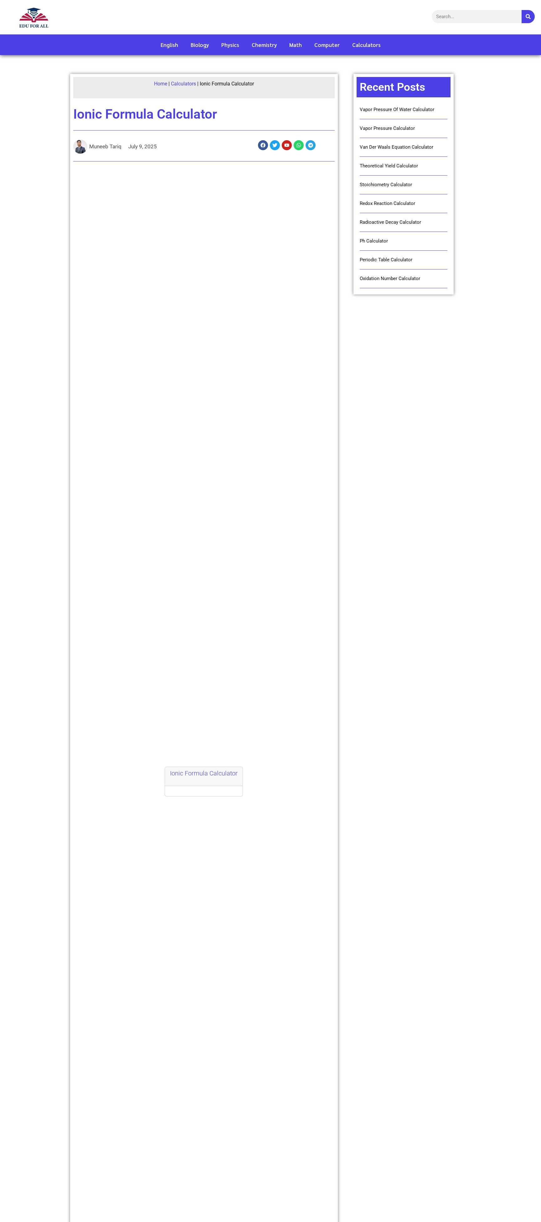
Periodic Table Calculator (386, 260)
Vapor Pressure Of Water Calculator (397, 109)
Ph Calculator (374, 241)
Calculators (366, 44)
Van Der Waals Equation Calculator (396, 147)
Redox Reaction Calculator (387, 203)
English (169, 44)
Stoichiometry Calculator (386, 184)
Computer (327, 44)
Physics (230, 44)
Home (160, 84)
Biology (200, 44)
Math (295, 44)
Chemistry (264, 44)
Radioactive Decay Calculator (390, 222)
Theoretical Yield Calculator (389, 166)
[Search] (528, 16)
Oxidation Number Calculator (390, 278)
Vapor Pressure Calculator (387, 128)
